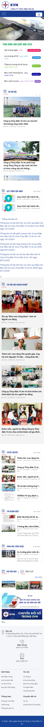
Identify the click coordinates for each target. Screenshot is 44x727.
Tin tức (26, 672)
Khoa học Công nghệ (15, 546)
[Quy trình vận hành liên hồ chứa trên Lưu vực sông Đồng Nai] (8, 198)
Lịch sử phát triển (7, 680)
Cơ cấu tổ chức (6, 684)
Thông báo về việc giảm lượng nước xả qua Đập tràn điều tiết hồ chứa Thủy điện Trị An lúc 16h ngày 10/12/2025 (21, 236)
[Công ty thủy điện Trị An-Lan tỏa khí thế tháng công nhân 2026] (22, 107)
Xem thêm (36, 191)
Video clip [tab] (29, 571)
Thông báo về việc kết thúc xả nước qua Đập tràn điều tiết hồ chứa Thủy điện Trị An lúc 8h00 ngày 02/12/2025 (21, 268)
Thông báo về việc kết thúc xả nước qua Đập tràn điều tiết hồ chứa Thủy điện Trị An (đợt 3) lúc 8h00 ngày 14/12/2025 (22, 226)
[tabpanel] (22, 25)
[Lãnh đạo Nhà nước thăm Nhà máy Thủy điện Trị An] (35, 585)
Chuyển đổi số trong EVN (31, 705)
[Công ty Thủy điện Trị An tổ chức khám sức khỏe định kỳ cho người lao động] (22, 376)
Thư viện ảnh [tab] (11, 571)
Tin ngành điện (12, 511)
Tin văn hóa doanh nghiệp (17, 284)
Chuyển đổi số (29, 696)
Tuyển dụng (5, 705)
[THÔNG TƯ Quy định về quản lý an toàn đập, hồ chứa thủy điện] (8, 497)
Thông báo (6, 696)
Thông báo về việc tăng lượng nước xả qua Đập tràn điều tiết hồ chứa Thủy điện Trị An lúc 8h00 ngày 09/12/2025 (21, 247)
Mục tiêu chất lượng (8, 687)
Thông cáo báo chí (9, 219)
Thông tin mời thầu (7, 701)
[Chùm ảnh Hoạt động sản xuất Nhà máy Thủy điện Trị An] (22, 585)
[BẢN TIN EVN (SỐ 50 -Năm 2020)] (8, 518)
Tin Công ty (27, 677)
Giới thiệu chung (6, 677)
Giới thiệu (5, 672)
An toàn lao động (29, 680)
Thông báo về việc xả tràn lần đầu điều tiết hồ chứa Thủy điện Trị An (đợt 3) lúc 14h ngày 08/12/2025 (20, 257)
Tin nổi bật (12, 91)
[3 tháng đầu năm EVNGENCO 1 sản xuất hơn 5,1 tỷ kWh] (8, 528)
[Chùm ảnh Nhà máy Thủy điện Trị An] (8, 584)
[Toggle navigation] (4, 13)
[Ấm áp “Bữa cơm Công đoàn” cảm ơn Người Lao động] (22, 301)
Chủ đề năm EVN (29, 691)
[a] (3, 622)
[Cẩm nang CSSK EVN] (22, 600)
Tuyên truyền (12, 452)
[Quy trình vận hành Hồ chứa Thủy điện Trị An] (8, 207)
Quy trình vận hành (14, 191)
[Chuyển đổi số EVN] (22, 614)
